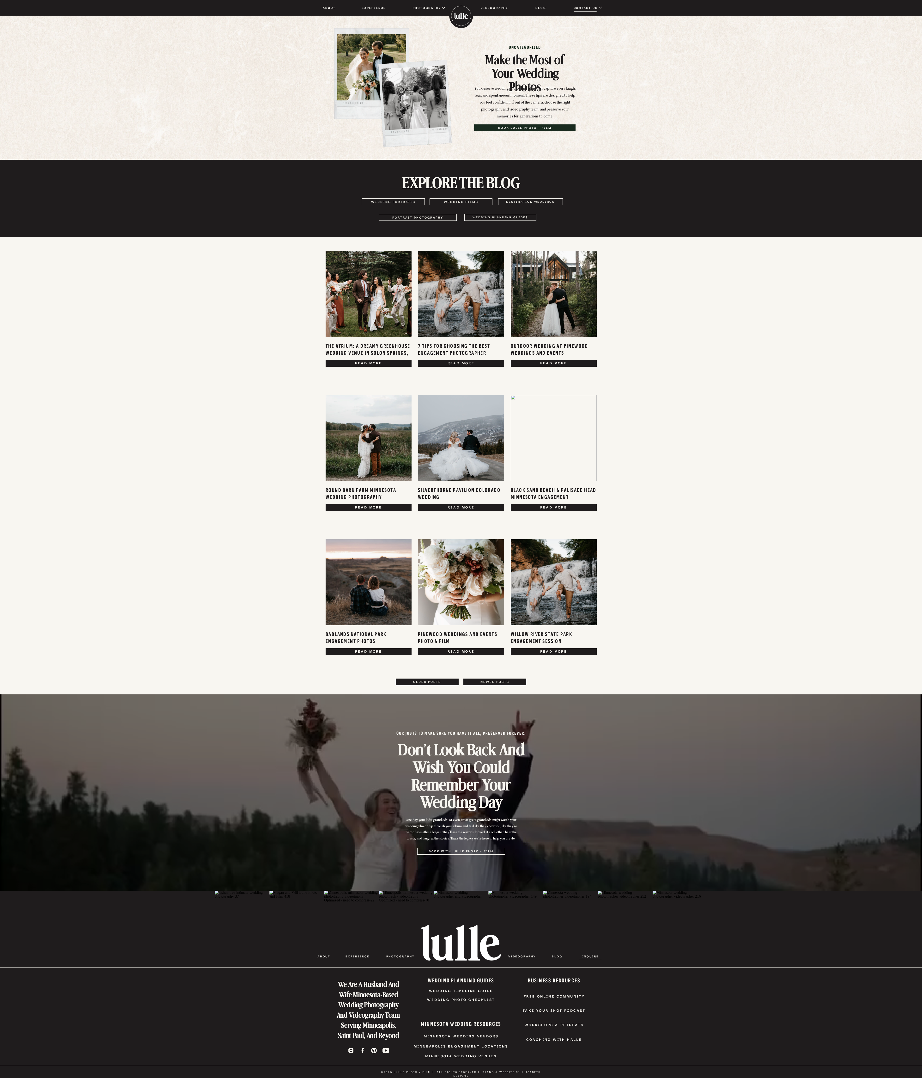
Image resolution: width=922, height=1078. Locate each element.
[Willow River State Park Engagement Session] (554, 582)
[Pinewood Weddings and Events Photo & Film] (461, 582)
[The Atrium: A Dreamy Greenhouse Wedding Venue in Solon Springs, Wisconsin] (369, 294)
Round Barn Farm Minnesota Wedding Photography (361, 494)
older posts (427, 681)
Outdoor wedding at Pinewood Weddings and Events (549, 349)
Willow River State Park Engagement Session (541, 638)
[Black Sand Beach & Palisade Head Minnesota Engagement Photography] (554, 438)
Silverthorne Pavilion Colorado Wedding (459, 494)
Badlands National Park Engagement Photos (356, 638)
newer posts (494, 681)
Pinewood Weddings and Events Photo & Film (457, 638)
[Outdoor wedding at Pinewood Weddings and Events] (554, 294)
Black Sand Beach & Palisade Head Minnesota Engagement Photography (553, 497)
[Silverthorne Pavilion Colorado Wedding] (461, 438)
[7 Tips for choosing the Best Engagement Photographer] (461, 294)
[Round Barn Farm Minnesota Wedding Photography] (369, 438)
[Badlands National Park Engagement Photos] (369, 582)
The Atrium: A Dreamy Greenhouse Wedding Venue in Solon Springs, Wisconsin (368, 353)
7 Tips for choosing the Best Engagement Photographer (454, 349)
